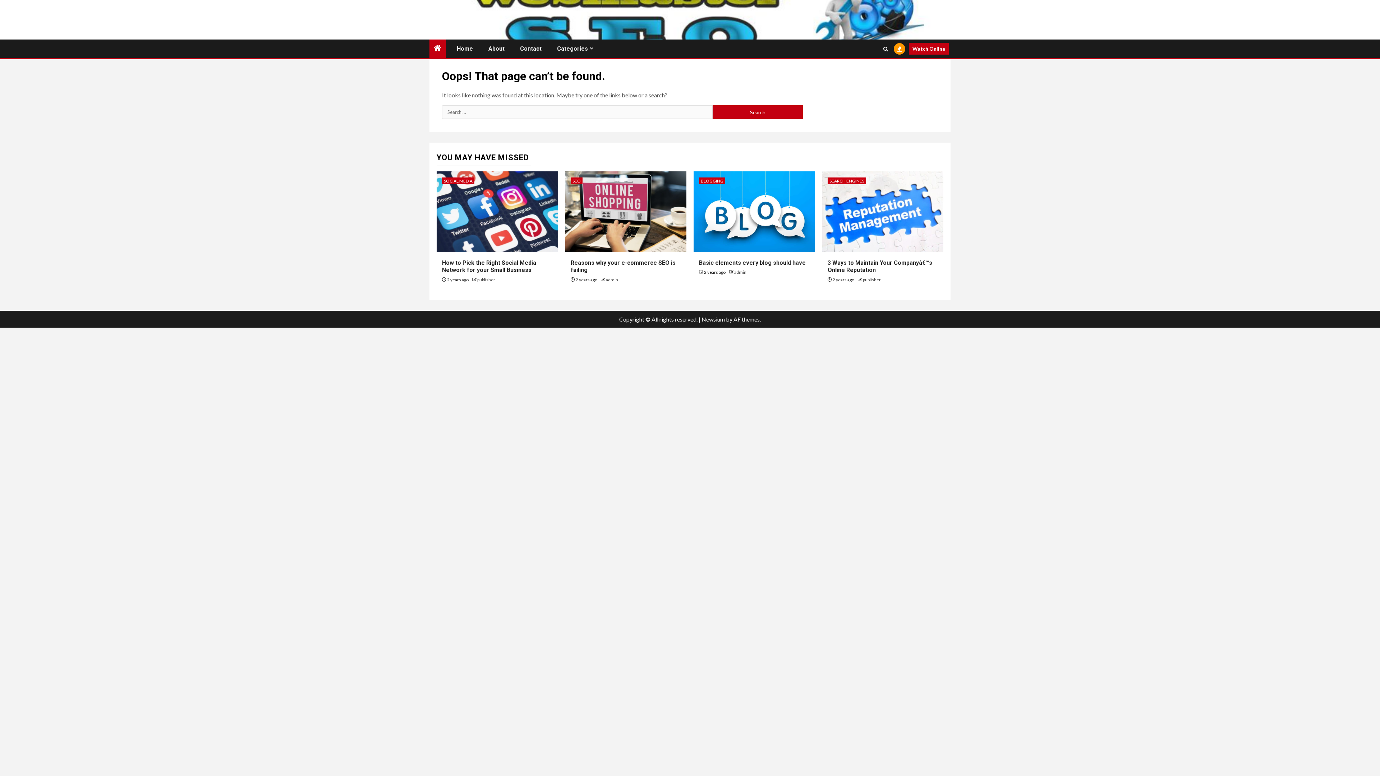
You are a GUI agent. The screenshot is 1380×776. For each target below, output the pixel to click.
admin (612, 279)
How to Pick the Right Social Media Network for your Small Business (489, 266)
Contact (531, 48)
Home (465, 48)
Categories (572, 48)
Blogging (712, 181)
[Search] (885, 49)
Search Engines (846, 181)
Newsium (713, 319)
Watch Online (928, 49)
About (496, 48)
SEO (576, 181)
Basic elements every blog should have (752, 262)
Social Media (458, 181)
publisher (486, 279)
